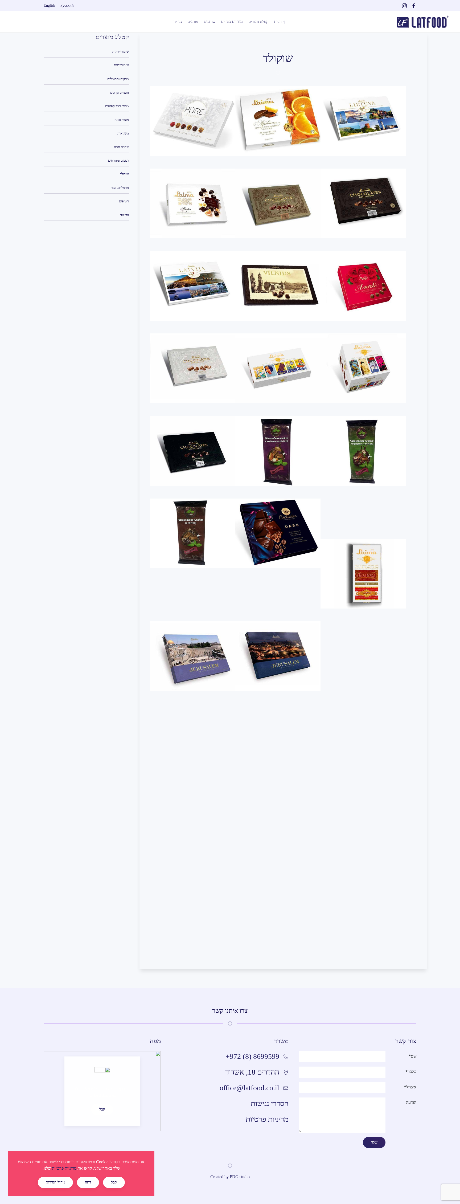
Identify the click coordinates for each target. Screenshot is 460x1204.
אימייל (410, 1087)
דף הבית (280, 22)
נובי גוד (124, 215)
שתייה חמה (121, 147)
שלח (374, 1142)
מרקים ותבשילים (118, 79)
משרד (281, 1041)
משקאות (123, 133)
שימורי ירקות (120, 52)
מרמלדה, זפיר (120, 188)
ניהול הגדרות (55, 1182)
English (49, 5)
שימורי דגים (121, 65)
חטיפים (124, 201)
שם (412, 1056)
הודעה (411, 1102)
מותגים (193, 22)
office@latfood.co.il (249, 1088)
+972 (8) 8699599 (252, 1056)
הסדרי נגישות (270, 1103)
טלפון (410, 1071)
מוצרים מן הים (119, 93)
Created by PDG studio (230, 1176)
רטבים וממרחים (118, 160)
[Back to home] (422, 21)
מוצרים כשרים (232, 22)
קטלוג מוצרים (258, 22)
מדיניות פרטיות (267, 1119)
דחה (88, 1182)
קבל (102, 1109)
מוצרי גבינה (121, 120)
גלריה (178, 22)
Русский (67, 5)
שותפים (209, 22)
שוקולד (124, 174)
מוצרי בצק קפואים (117, 106)
